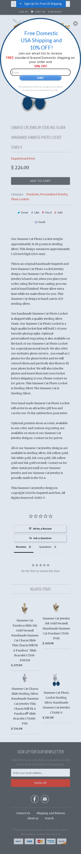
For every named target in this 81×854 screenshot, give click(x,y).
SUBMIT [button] (40, 77)
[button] (75, 23)
